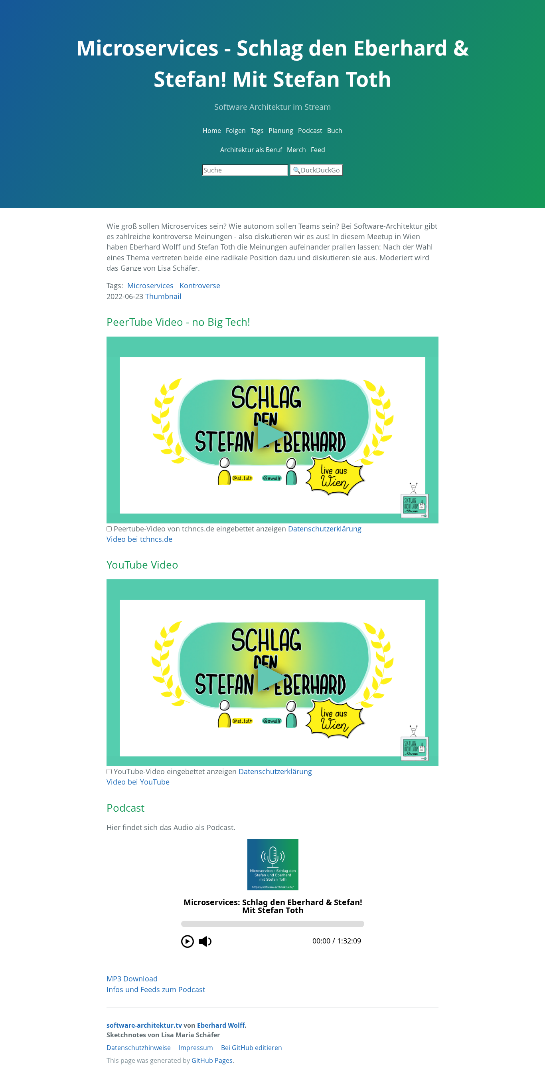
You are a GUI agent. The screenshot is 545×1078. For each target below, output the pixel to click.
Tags (257, 130)
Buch (334, 130)
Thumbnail (163, 296)
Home (212, 130)
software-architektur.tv (144, 1025)
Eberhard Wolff (221, 1025)
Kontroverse (200, 285)
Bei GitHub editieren (251, 1047)
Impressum (196, 1047)
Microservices (150, 285)
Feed (318, 149)
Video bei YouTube (138, 782)
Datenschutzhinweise (139, 1047)
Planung (281, 130)
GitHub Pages (212, 1060)
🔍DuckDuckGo (316, 170)
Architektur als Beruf (251, 149)
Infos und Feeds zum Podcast (156, 989)
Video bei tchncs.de (139, 539)
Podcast (310, 130)
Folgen (236, 130)
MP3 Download (132, 978)
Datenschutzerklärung (324, 528)
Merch (296, 149)
